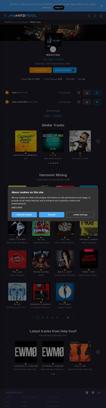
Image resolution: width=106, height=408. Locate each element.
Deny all (51, 214)
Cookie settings (80, 214)
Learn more (17, 207)
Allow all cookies (24, 214)
